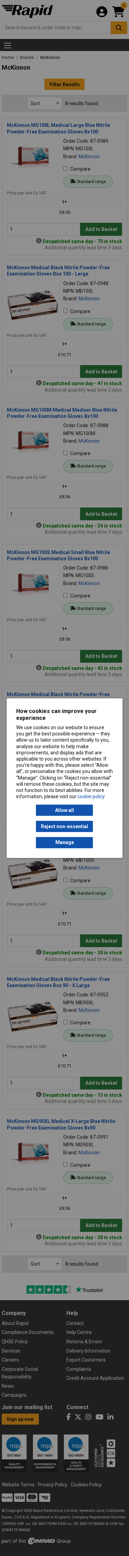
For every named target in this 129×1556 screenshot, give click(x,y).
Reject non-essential (64, 826)
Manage (64, 842)
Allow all (64, 810)
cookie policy (91, 797)
